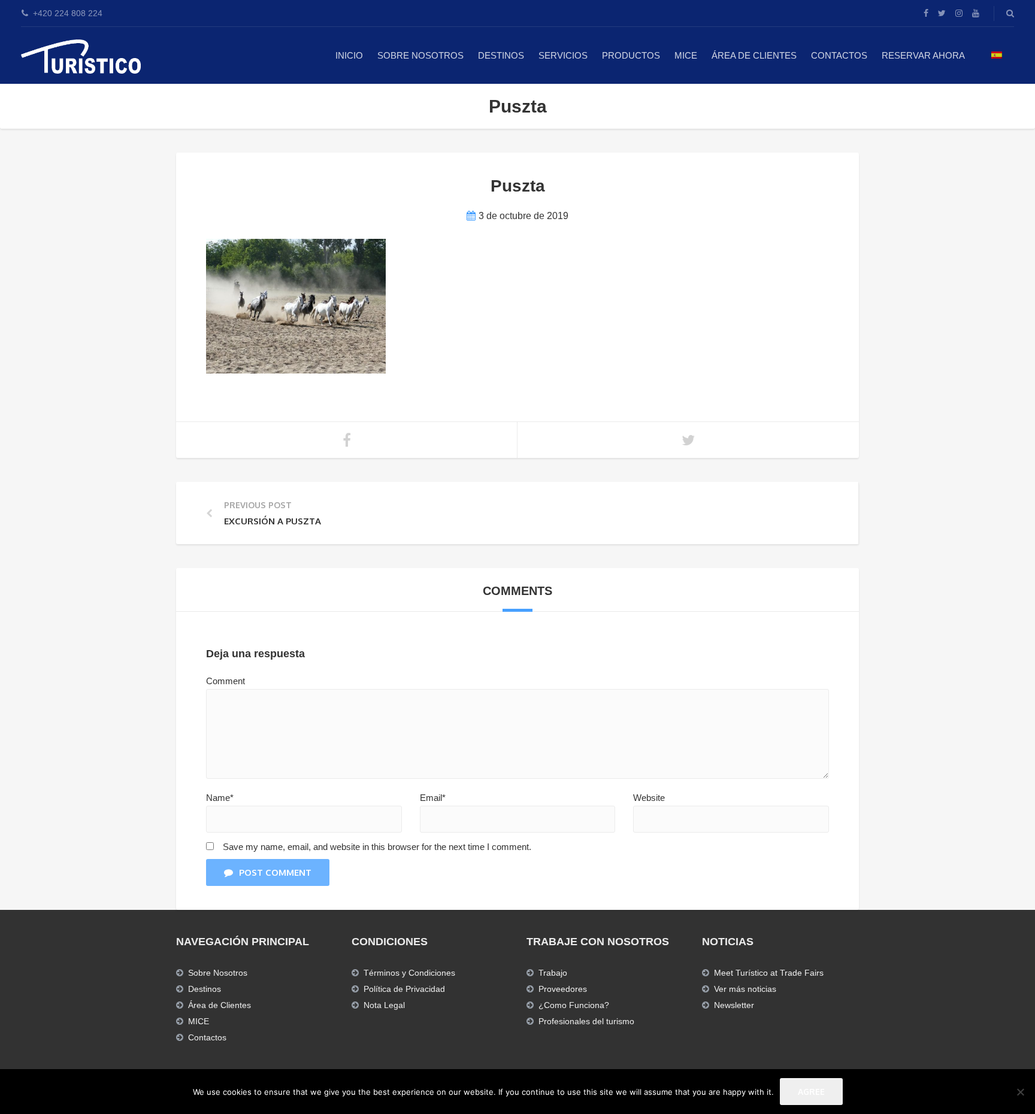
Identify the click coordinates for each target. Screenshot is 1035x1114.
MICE (685, 55)
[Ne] (1020, 1092)
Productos (631, 55)
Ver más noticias (745, 989)
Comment (225, 681)
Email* (433, 798)
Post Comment (275, 872)
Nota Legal (384, 1005)
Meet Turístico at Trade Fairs (769, 973)
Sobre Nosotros (420, 55)
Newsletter (734, 1005)
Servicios (563, 55)
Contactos (839, 55)
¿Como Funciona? (573, 1005)
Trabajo (552, 973)
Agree (811, 1091)
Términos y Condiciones (409, 973)
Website (649, 798)
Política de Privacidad (404, 989)
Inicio (349, 55)
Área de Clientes (754, 55)
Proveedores (562, 989)
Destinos (501, 55)
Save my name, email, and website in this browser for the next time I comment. (377, 847)
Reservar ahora (923, 55)
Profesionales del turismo (586, 1021)
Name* (220, 798)
